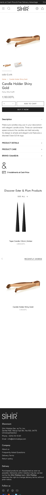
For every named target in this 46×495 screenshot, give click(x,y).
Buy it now (23, 109)
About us (5, 449)
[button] (8, 8)
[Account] (37, 8)
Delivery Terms (8, 455)
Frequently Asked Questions (13, 452)
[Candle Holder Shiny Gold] (23, 283)
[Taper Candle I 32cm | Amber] (21, 220)
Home (4, 79)
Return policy (7, 459)
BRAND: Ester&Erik (10, 156)
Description (7, 119)
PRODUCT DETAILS (10, 143)
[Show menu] (3, 8)
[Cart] (42, 8)
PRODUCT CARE (9, 149)
